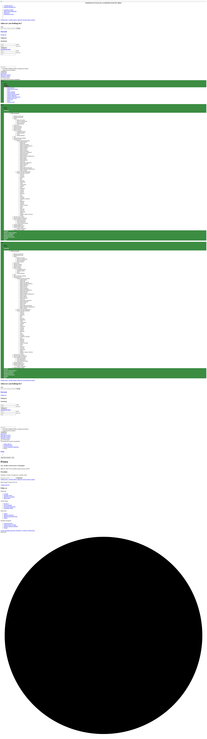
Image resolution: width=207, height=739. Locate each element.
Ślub (15, 136)
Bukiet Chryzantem (24, 144)
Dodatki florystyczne (12, 98)
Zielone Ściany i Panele (12, 89)
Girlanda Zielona (21, 132)
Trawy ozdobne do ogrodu (20, 219)
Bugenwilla (22, 182)
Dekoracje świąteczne (18, 116)
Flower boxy (10, 99)
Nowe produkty (8, 505)
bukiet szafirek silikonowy (26, 167)
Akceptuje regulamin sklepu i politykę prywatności (15, 68)
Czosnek (22, 185)
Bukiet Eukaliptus (24, 147)
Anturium (22, 176)
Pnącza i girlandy (11, 91)
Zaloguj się (3, 47)
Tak (13, 457)
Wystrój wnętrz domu (18, 227)
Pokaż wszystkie (11, 102)
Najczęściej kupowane (9, 506)
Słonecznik (22, 211)
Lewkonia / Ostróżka (25, 198)
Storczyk (22, 210)
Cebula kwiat (23, 184)
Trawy (8, 90)
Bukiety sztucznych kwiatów (23, 140)
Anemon (22, 175)
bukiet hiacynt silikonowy (26, 152)
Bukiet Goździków (24, 151)
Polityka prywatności (9, 497)
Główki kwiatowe (11, 93)
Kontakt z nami (8, 495)
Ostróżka (22, 203)
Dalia (21, 187)
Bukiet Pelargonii (24, 163)
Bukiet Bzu (22, 143)
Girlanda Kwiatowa (21, 131)
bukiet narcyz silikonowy (26, 162)
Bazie (21, 178)
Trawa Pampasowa (21, 222)
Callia (21, 183)
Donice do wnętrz (21, 120)
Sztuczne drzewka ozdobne (13, 94)
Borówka (22, 180)
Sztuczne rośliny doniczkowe (13, 97)
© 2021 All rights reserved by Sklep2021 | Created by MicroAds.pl (18, 530)
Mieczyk (22, 202)
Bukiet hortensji (23, 154)
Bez (21, 179)
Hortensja (22, 193)
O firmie (6, 494)
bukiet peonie (23, 165)
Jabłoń (21, 196)
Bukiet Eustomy (23, 148)
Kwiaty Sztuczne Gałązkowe (23, 172)
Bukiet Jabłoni (23, 158)
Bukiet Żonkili (23, 170)
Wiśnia (21, 212)
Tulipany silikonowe (11, 95)
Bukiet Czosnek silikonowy (26, 145)
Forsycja (22, 189)
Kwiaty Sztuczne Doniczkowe (23, 171)
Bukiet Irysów (23, 157)
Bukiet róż (22, 166)
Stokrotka (22, 209)
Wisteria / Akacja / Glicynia (26, 214)
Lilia (21, 200)
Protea (21, 206)
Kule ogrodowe (20, 123)
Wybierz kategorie (14, 113)
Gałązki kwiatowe (18, 126)
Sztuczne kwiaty (11, 88)
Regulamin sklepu (8, 508)
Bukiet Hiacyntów (24, 153)
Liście (18, 134)
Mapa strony (7, 498)
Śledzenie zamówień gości (10, 516)
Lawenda (22, 197)
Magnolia (22, 201)
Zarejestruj (3, 71)
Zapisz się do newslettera (9, 70)
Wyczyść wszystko (5, 457)
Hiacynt (22, 192)
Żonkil (21, 215)
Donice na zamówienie (22, 121)
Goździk (22, 191)
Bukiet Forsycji (23, 149)
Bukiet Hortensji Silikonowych (27, 156)
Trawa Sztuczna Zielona (22, 223)
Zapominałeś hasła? (6, 49)
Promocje (6, 503)
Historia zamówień (9, 515)
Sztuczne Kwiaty (17, 139)
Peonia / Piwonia (24, 205)
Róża (21, 207)
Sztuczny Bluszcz (21, 135)
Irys (21, 194)
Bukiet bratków (23, 141)
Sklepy (5, 518)
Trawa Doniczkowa (21, 220)
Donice (8, 100)
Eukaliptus (22, 188)
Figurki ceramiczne (21, 228)
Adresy (6, 513)
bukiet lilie (22, 161)
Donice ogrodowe (21, 122)
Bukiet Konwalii (24, 160)
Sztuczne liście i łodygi (19, 216)
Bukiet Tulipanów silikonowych (27, 169)
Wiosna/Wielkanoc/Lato (19, 225)
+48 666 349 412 (5, 485)
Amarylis (22, 174)
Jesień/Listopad (17, 129)
